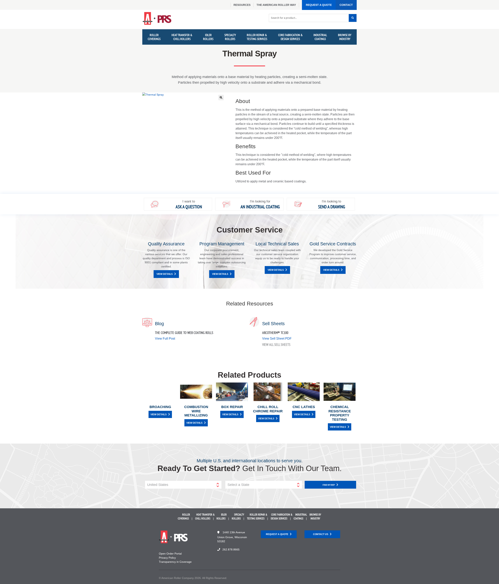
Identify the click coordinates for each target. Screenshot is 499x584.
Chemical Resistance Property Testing (339, 413)
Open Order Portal (170, 553)
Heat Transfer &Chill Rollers (182, 37)
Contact (346, 4)
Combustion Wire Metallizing (196, 411)
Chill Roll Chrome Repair (268, 409)
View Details (165, 274)
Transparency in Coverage (175, 561)
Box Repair (232, 407)
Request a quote (277, 534)
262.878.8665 (231, 549)
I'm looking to (331, 201)
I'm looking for (260, 201)
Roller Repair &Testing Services (257, 37)
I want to (188, 201)
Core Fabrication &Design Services (290, 37)
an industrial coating (260, 206)
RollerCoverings (154, 37)
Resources (242, 4)
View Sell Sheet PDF (277, 338)
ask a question (189, 206)
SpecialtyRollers (230, 37)
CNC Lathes (304, 407)
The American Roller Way (276, 4)
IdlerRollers (208, 37)
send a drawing (331, 206)
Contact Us (320, 534)
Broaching (160, 407)
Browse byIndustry (344, 37)
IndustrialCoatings (320, 37)
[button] (221, 97)
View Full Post (165, 338)
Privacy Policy (167, 557)
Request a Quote (319, 4)
